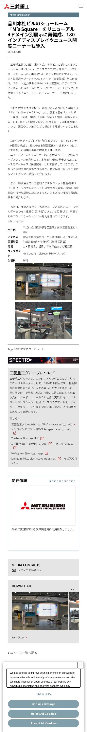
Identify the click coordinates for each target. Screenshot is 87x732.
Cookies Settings (43, 704)
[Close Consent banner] (80, 665)
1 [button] (50, 481)
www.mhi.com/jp (62, 424)
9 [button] (69, 481)
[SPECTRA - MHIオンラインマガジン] (43, 358)
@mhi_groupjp (34, 453)
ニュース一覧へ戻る (23, 652)
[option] (45, 508)
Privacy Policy (43, 694)
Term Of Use (18, 637)
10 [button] (72, 481)
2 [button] (52, 481)
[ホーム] (16, 6)
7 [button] (65, 481)
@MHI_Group (38, 443)
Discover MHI (30, 438)
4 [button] (57, 481)
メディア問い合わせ (30, 570)
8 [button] (67, 481)
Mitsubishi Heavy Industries (39, 458)
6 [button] (62, 481)
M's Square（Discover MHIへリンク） (45, 253)
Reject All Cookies (43, 713)
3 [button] (55, 481)
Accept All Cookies (44, 723)
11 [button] (74, 481)
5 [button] (60, 481)
